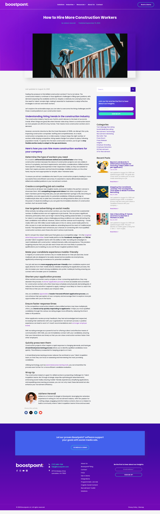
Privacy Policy (132, 507)
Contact (99, 5)
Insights (99, 143)
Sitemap (141, 507)
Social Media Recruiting (105, 129)
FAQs (83, 473)
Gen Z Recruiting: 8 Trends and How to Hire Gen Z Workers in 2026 (121, 216)
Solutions (60, 5)
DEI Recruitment (103, 149)
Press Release (102, 140)
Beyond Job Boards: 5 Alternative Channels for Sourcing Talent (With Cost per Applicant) (121, 164)
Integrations (85, 479)
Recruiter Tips (102, 136)
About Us (91, 5)
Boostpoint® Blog (87, 467)
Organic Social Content (89, 485)
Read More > (114, 182)
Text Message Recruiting (105, 127)
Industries (70, 5)
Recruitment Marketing (105, 134)
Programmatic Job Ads (89, 482)
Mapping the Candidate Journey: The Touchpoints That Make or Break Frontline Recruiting (122, 189)
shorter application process (53, 282)
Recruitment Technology (106, 131)
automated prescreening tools (57, 365)
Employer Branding (104, 145)
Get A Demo (85, 476)
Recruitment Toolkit (88, 488)
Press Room (101, 138)
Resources (81, 5)
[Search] (133, 89)
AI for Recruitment (103, 151)
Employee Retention (104, 147)
